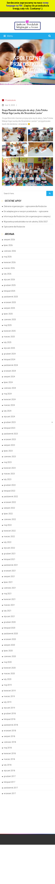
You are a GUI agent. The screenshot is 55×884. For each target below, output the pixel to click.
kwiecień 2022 (10, 531)
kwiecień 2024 (10, 399)
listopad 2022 (9, 491)
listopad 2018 (9, 719)
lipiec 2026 (8, 245)
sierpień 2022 (9, 508)
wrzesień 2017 (10, 793)
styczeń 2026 (9, 279)
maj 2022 (8, 525)
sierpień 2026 (9, 239)
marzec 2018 (9, 759)
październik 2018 (11, 725)
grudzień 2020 (10, 622)
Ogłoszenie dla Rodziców (14, 227)
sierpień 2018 (9, 736)
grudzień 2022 (10, 485)
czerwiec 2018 (10, 742)
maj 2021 (8, 594)
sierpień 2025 (9, 308)
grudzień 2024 (10, 354)
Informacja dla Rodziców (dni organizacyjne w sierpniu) (27, 216)
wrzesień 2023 (10, 439)
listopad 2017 (9, 782)
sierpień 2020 (9, 645)
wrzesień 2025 (10, 302)
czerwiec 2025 (10, 319)
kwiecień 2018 (10, 753)
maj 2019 (8, 685)
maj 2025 (8, 325)
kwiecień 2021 (10, 599)
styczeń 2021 (9, 616)
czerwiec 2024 (10, 388)
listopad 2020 (9, 628)
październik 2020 (11, 633)
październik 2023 (11, 434)
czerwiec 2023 (10, 456)
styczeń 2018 (9, 771)
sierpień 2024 (9, 377)
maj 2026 (8, 257)
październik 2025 (11, 297)
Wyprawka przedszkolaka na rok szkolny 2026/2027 (26, 222)
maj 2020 (8, 662)
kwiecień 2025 (10, 331)
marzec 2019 (9, 696)
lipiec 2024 (8, 382)
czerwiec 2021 (10, 588)
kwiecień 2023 (10, 468)
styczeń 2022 (9, 548)
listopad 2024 (9, 359)
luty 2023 (7, 479)
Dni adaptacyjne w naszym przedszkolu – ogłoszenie (26, 211)
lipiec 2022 (8, 514)
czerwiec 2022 (10, 519)
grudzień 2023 (10, 422)
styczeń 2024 (9, 417)
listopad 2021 (9, 559)
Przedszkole (10, 100)
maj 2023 (8, 462)
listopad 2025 (9, 291)
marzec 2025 (9, 337)
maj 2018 (8, 748)
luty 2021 (7, 611)
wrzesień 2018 (10, 731)
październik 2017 (11, 788)
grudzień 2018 (10, 713)
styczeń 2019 (9, 708)
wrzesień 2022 (10, 502)
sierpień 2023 (9, 445)
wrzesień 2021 (10, 571)
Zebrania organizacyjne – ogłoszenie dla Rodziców (25, 206)
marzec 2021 (9, 605)
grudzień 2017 (10, 776)
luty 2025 (7, 342)
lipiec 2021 (8, 582)
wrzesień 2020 (10, 639)
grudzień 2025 (10, 285)
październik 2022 (11, 496)
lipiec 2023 (8, 451)
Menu (10, 36)
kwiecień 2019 (10, 691)
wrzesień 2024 (10, 371)
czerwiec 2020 (10, 656)
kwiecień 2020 (10, 668)
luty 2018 (7, 765)
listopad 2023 (9, 428)
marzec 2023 (9, 474)
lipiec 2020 (8, 651)
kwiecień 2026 (10, 262)
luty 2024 (7, 411)
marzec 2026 (9, 268)
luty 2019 (7, 702)
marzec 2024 (9, 405)
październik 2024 (11, 365)
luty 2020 (7, 679)
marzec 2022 (9, 536)
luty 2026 (7, 274)
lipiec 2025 (8, 314)
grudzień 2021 (10, 554)
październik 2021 (11, 565)
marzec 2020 (9, 673)
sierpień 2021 (9, 576)
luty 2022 (7, 542)
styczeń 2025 (9, 348)
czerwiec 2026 (10, 251)
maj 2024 (8, 394)
